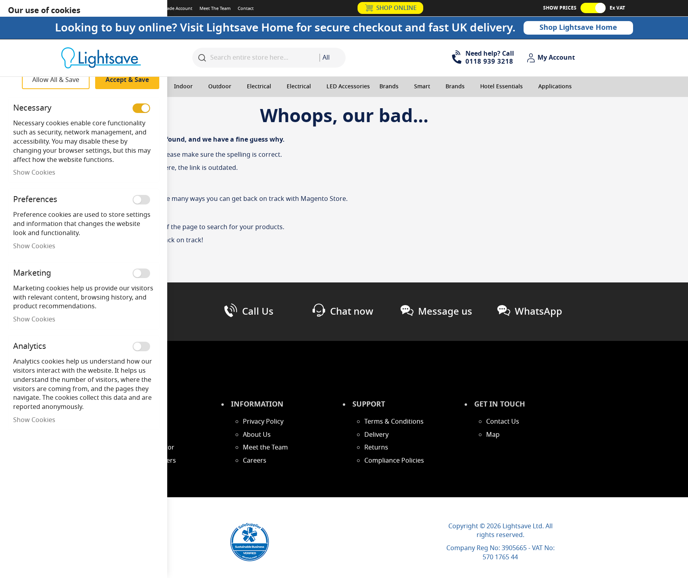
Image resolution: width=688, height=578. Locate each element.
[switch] (141, 108)
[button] (551, 58)
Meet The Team (215, 8)
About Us (257, 435)
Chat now (351, 311)
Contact (246, 8)
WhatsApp (538, 311)
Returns (376, 447)
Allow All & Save (55, 80)
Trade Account (177, 8)
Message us (445, 311)
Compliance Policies (394, 460)
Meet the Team (265, 447)
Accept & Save (127, 80)
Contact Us (502, 421)
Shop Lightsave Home (578, 27)
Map (493, 435)
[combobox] (332, 58)
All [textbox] (326, 57)
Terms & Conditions (394, 421)
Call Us (258, 311)
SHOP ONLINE (396, 8)
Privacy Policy (263, 421)
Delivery (376, 435)
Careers (254, 460)
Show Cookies (34, 172)
